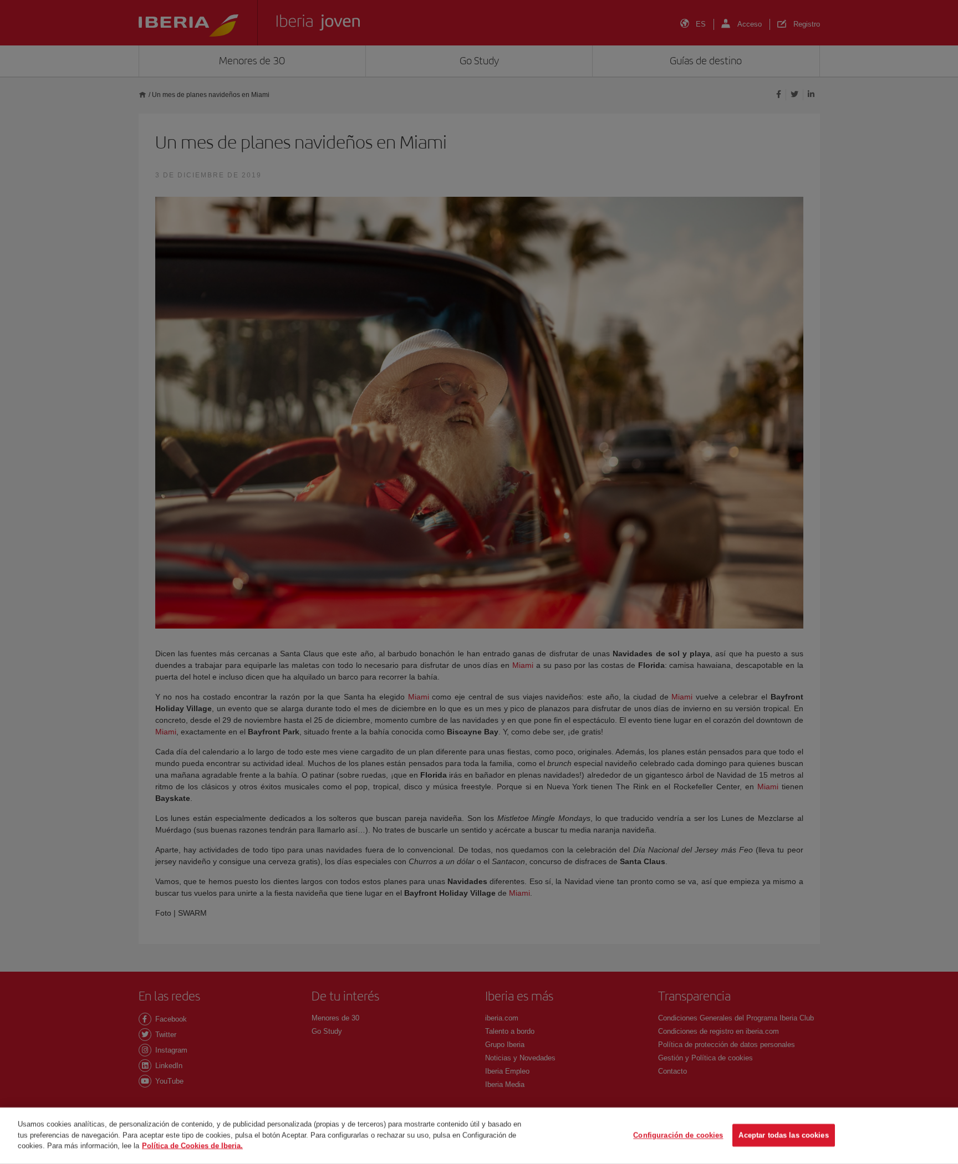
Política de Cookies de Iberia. (192, 1145)
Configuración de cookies (678, 1135)
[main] (479, 1135)
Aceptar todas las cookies (783, 1135)
